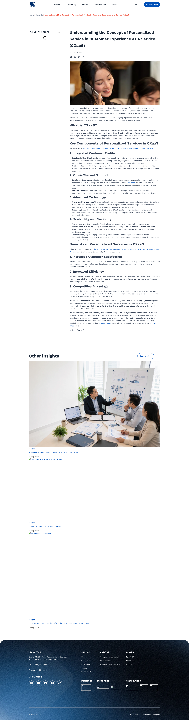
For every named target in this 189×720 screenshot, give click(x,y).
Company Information (109, 657)
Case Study (86, 661)
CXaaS (129, 664)
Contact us (86, 672)
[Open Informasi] (106, 4)
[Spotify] (52, 683)
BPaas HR (130, 661)
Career (84, 668)
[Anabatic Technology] (86, 687)
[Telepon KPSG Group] (48, 671)
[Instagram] (31, 683)
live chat (131, 183)
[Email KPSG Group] (48, 665)
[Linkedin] (45, 683)
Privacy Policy (134, 714)
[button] (59, 32)
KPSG (148, 321)
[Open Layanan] (61, 4)
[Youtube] (38, 683)
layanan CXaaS (105, 323)
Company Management (110, 664)
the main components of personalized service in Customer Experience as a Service (118, 148)
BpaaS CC (130, 657)
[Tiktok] (59, 683)
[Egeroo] (116, 687)
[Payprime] (103, 687)
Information (86, 664)
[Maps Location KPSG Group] (48, 659)
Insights (39, 15)
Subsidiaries (105, 661)
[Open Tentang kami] (89, 4)
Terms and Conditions (151, 714)
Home (31, 15)
